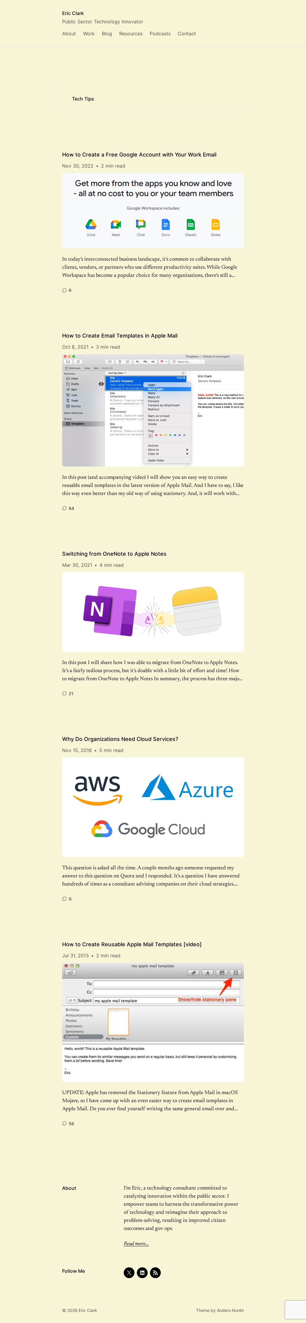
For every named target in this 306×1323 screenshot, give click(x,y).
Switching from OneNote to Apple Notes (114, 554)
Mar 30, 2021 (77, 565)
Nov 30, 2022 (78, 166)
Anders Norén (230, 1310)
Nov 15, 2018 (77, 750)
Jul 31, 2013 (75, 956)
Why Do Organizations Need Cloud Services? (120, 739)
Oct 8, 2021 (75, 347)
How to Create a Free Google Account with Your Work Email (139, 154)
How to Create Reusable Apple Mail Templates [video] (132, 944)
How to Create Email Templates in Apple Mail (120, 335)
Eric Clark (73, 13)
